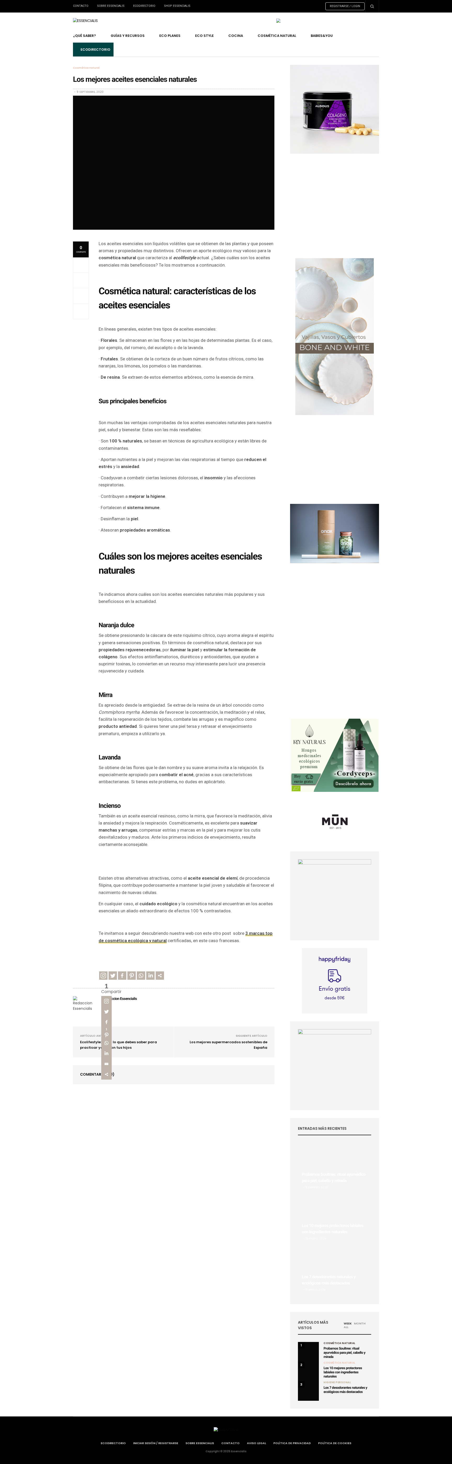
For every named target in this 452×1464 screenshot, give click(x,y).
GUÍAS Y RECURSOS (128, 35)
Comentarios (97, 1074)
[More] (160, 975)
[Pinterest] (131, 975)
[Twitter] (113, 975)
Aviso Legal (256, 1443)
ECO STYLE (204, 35)
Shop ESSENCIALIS (177, 6)
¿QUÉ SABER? (84, 35)
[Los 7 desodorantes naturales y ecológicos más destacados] (334, 1270)
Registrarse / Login (345, 6)
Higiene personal (337, 1382)
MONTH (359, 1323)
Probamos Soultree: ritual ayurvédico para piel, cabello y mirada (344, 1353)
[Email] (106, 1064)
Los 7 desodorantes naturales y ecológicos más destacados (345, 1390)
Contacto (80, 6)
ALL (346, 1327)
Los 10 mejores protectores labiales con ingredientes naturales (343, 1372)
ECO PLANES (169, 35)
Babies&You (322, 35)
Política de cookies (334, 1443)
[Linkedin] (150, 975)
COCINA (235, 35)
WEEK (348, 1323)
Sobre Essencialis (111, 6)
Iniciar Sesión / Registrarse (155, 1443)
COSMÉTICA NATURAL (277, 35)
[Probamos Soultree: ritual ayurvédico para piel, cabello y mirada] (334, 1168)
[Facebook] (122, 975)
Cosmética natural (86, 68)
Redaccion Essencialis (120, 999)
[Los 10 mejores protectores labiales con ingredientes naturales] (334, 1219)
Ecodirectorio (144, 6)
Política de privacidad (292, 1443)
